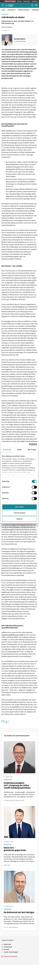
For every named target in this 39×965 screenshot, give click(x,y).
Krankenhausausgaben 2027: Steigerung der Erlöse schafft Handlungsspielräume (18, 743)
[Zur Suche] (32, 5)
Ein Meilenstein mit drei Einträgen (15, 872)
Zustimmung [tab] (7, 449)
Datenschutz (26, 1)
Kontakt (19, 1)
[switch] (34, 487)
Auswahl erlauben (19, 513)
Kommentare (11, 10)
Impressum (35, 1)
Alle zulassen (19, 507)
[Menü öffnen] (36, 5)
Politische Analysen (23, 10)
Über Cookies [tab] (32, 449)
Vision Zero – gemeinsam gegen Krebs (16, 807)
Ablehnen (19, 519)
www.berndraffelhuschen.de (11, 635)
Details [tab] (19, 449)
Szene (3, 10)
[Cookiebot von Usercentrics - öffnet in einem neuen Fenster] (29, 444)
